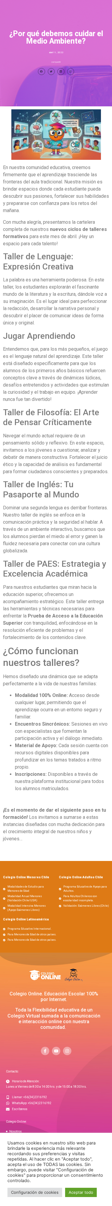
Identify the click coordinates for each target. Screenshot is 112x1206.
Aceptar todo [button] (81, 1192)
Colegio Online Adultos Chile (81, 877)
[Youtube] (56, 1051)
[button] (41, 71)
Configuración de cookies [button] (35, 1192)
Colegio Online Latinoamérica (26, 919)
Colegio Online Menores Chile (26, 877)
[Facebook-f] (45, 1051)
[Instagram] (67, 1051)
